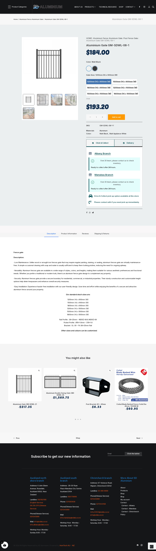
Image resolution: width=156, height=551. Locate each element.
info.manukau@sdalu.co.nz (70, 518)
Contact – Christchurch (130, 512)
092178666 (72, 497)
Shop (78, 438)
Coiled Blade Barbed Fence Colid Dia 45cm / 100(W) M (131, 406)
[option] (88, 68)
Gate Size (101, 75)
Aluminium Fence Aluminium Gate (31, 19)
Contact (123, 503)
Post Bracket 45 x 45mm (96, 405)
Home (16, 19)
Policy (122, 514)
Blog (122, 497)
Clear (88, 99)
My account (125, 500)
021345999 (34, 517)
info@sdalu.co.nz (41, 522)
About (122, 488)
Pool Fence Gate (130, 38)
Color (93, 62)
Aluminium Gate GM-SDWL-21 (25, 405)
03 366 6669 (103, 491)
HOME (89, 38)
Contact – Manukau (129, 509)
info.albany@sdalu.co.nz (39, 525)
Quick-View (38, 370)
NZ (73, 545)
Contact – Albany (128, 505)
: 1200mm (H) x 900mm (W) (106, 75)
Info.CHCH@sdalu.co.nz (99, 512)
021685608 (70, 502)
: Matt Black (96, 62)
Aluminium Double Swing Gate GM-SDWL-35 (60, 395)
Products (124, 491)
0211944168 (101, 504)
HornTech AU (65, 545)
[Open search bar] (153, 7)
